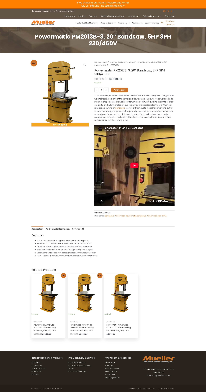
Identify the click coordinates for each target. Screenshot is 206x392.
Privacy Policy (111, 371)
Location (109, 365)
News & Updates (112, 368)
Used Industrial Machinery (79, 365)
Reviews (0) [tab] (78, 229)
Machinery (35, 362)
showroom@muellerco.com (158, 375)
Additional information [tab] (58, 229)
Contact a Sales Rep (77, 371)
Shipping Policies (112, 377)
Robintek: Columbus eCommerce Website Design (157, 388)
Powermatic (114, 62)
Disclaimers (110, 374)
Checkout (170, 21)
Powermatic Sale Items (131, 62)
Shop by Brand (37, 368)
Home (97, 62)
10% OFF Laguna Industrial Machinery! (103, 5)
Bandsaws (109, 216)
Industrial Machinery (76, 362)
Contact (35, 374)
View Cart (169, 24)
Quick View (49, 316)
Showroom (36, 371)
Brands (104, 62)
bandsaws (120, 108)
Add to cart (119, 90)
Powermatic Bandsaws (136, 216)
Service (71, 368)
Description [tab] (37, 229)
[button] (84, 65)
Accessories (36, 365)
